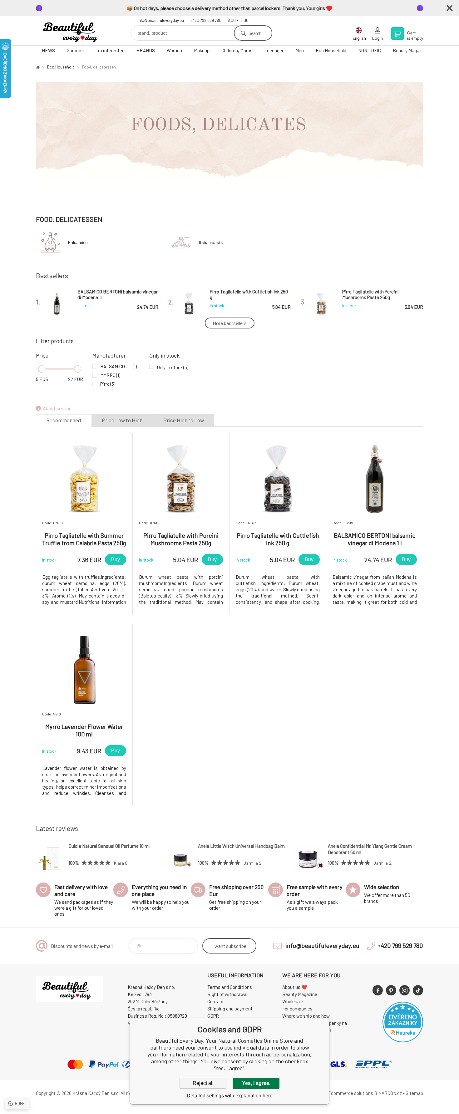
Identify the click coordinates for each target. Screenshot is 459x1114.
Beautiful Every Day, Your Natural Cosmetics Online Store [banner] (73, 30)
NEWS (48, 50)
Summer (75, 50)
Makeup (202, 50)
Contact (215, 1001)
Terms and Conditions (229, 987)
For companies (297, 1008)
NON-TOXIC (369, 50)
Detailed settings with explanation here (230, 1095)
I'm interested (110, 50)
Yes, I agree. (256, 1083)
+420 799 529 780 (205, 20)
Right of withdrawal (227, 994)
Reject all (203, 1083)
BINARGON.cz (388, 1093)
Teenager (274, 50)
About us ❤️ (294, 987)
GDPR (213, 1016)
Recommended (63, 420)
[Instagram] (404, 990)
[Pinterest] (391, 990)
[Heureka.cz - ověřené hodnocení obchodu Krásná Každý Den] (403, 1040)
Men (299, 50)
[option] (229, 139)
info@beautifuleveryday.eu (161, 20)
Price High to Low (183, 420)
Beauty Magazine (410, 50)
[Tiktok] (418, 990)
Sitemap (414, 1093)
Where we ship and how (306, 1016)
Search (255, 33)
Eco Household (331, 50)
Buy (115, 559)
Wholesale (292, 1001)
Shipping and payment (230, 1008)
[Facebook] (378, 990)
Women (174, 50)
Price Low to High (122, 420)
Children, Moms (237, 50)
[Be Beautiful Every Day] (38, 67)
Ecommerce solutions (350, 1093)
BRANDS (145, 50)
